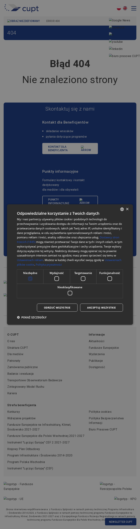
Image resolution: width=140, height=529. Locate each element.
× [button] (127, 209)
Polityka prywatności (49, 264)
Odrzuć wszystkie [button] (57, 307)
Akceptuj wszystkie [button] (101, 307)
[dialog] (70, 264)
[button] (31, 317)
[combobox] (122, 209)
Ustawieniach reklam (30, 260)
